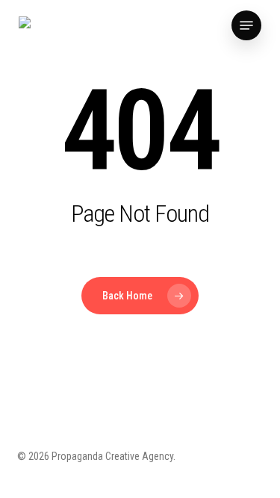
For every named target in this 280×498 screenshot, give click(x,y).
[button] (246, 25)
